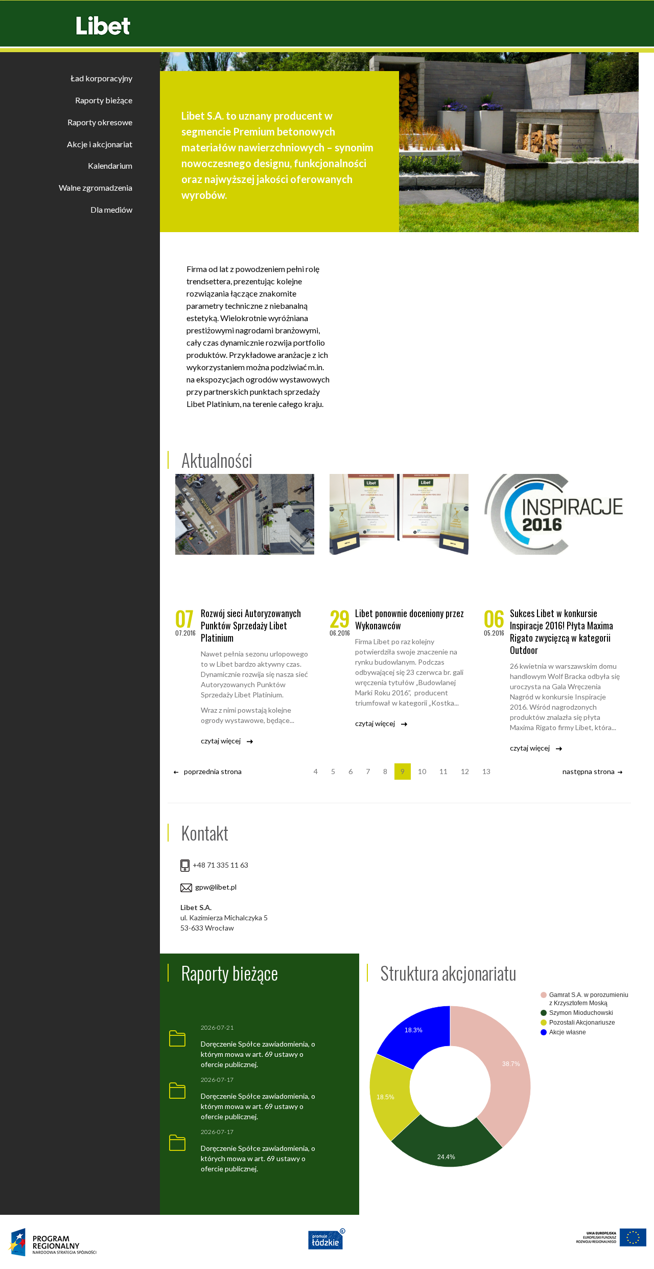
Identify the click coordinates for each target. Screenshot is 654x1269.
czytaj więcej (224, 740)
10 (422, 771)
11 (443, 771)
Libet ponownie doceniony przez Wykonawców (409, 619)
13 (486, 771)
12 (465, 771)
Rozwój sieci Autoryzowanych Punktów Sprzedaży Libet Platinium (251, 625)
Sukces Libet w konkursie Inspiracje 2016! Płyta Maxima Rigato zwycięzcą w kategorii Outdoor (561, 631)
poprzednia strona (211, 771)
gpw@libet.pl (216, 886)
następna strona (590, 771)
